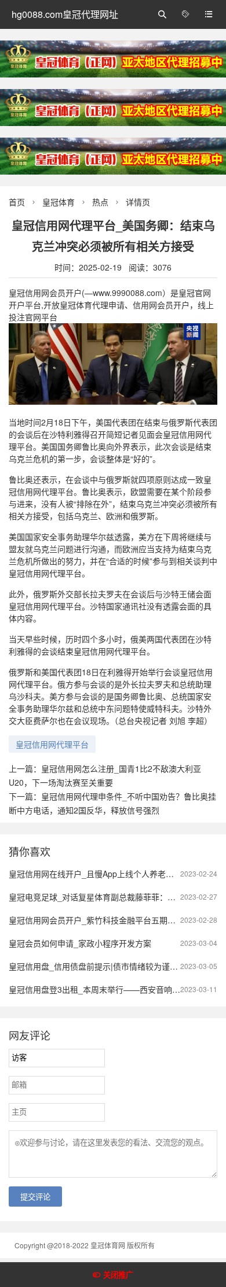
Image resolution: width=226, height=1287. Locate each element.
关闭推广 (118, 1275)
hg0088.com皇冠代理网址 (65, 14)
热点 (100, 202)
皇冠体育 (58, 202)
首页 (17, 202)
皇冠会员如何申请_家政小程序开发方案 (80, 943)
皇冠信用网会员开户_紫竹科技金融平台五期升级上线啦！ (112, 920)
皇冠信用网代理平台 (52, 744)
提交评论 (35, 1197)
